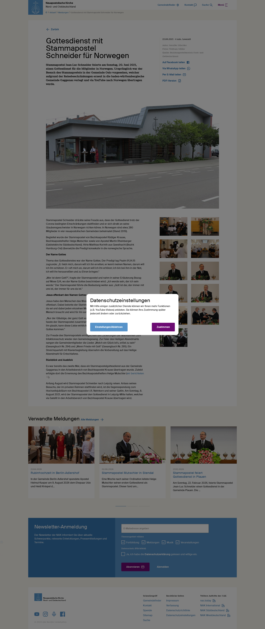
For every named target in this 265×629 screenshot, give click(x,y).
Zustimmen (163, 327)
